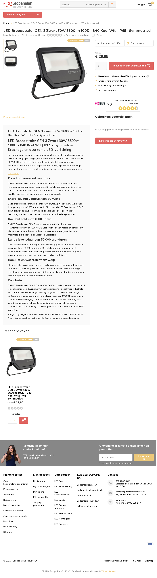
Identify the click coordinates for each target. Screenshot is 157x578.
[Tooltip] (147, 76)
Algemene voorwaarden (15, 516)
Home (6, 23)
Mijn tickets (38, 491)
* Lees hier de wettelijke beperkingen (116, 463)
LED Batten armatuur (60, 506)
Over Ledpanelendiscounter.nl (15, 482)
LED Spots (59, 500)
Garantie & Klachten (13, 510)
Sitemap (7, 532)
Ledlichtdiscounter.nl (87, 484)
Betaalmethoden (11, 505)
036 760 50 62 (123, 481)
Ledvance (14, 35)
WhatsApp (121, 500)
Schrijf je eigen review (112, 140)
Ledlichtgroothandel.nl (88, 500)
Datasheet (13, 173)
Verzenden (8, 494)
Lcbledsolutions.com (87, 506)
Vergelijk (16, 414)
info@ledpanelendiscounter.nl (130, 491)
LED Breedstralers (63, 513)
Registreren (39, 481)
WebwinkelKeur (108, 571)
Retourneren (9, 500)
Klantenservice (10, 489)
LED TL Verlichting (63, 486)
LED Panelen (60, 481)
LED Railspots (61, 524)
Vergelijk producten (38, 504)
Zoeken (112, 5)
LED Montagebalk (63, 518)
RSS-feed (137, 560)
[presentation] (86, 73)
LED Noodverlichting (62, 493)
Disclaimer (8, 521)
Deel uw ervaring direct (77, 35)
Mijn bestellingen (41, 486)
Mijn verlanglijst (40, 497)
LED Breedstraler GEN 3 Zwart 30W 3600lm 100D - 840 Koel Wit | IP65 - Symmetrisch (19, 392)
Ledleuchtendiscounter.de (90, 490)
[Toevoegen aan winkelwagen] (23, 420)
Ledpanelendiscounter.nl (25, 560)
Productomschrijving (14, 117)
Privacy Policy (10, 526)
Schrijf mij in (143, 457)
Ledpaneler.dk (84, 495)
